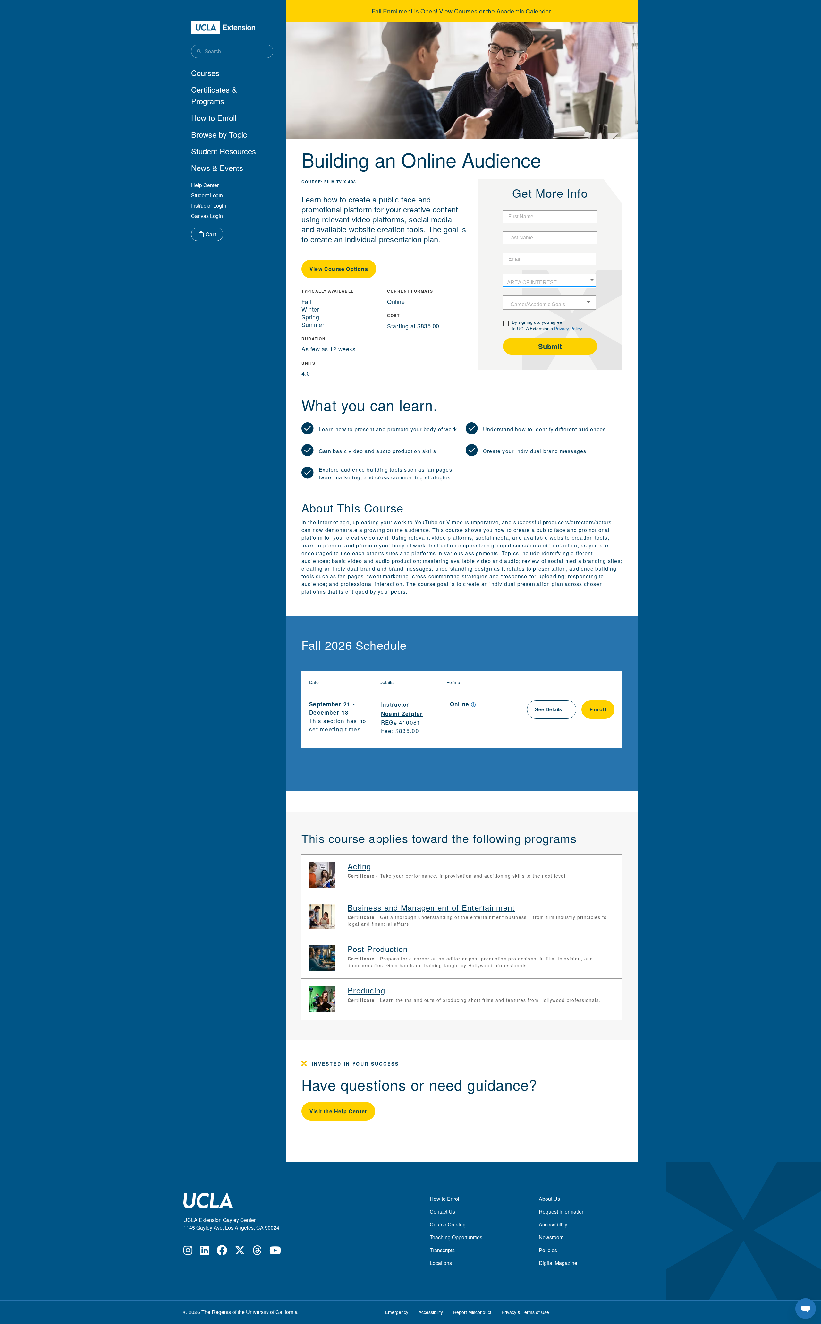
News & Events (217, 167)
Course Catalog (448, 1224)
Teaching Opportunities (456, 1237)
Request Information (562, 1211)
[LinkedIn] (204, 1252)
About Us (549, 1198)
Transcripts (442, 1250)
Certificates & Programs (214, 95)
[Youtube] (275, 1252)
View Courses (458, 10)
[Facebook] (222, 1252)
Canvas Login (207, 215)
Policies (548, 1250)
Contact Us (442, 1211)
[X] (240, 1252)
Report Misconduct (472, 1312)
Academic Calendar (523, 10)
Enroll (597, 709)
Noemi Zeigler (402, 714)
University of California (272, 1312)
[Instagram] (187, 1252)
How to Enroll (213, 117)
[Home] (223, 27)
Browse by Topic (219, 134)
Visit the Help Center (338, 1111)
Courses (205, 72)
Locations (441, 1263)
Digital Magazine (558, 1263)
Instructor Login (208, 205)
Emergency (396, 1312)
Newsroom (551, 1237)
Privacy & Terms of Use (525, 1312)
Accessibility (553, 1224)
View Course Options (338, 268)
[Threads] (257, 1252)
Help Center (205, 185)
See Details (549, 709)
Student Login (207, 195)
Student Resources (223, 151)
